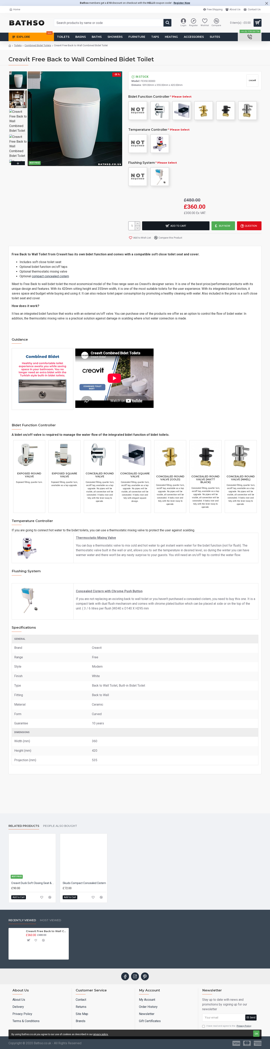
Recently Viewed (22, 920)
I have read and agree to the (228, 1026)
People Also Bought (60, 826)
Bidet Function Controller (149, 97)
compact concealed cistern (50, 276)
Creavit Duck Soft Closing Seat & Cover (33, 883)
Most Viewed (50, 920)
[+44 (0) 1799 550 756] (250, 37)
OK (256, 1033)
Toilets (18, 45)
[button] (18, 73)
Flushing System (141, 163)
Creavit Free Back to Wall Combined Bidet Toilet (46, 931)
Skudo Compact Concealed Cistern (84, 883)
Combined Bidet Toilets (38, 45)
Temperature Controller (148, 130)
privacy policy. (100, 1034)
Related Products (23, 826)
